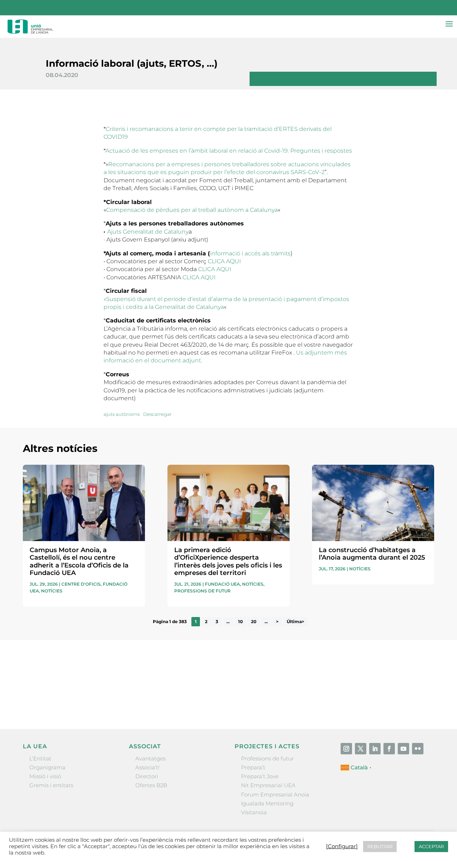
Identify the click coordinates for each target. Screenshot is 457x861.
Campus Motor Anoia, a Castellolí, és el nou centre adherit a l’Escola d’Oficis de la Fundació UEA (79, 561)
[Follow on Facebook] (389, 748)
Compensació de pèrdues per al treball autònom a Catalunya (192, 210)
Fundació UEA (222, 584)
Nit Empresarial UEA (268, 785)
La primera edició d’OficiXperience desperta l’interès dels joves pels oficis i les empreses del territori (228, 561)
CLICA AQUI (224, 261)
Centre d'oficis (81, 584)
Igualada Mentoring (267, 803)
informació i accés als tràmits (250, 253)
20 (253, 621)
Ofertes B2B (151, 785)
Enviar (417, 700)
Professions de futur (202, 590)
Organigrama (47, 767)
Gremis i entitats (51, 785)
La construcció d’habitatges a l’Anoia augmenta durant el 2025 (372, 554)
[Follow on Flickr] (417, 748)
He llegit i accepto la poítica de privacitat (329, 688)
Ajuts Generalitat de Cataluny (148, 231)
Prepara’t (253, 767)
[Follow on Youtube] (403, 748)
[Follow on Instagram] (346, 748)
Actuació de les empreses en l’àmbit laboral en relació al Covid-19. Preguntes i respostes (228, 150)
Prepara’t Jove (259, 776)
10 (240, 621)
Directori (146, 776)
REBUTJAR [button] (379, 846)
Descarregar (157, 414)
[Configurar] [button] (342, 846)
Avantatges (150, 758)
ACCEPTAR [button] (431, 846)
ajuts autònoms (122, 414)
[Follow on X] (360, 748)
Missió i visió (45, 776)
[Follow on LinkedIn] (375, 748)
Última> (295, 621)
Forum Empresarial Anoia (275, 794)
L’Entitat (40, 758)
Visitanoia (254, 812)
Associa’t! (147, 767)
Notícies (51, 590)
